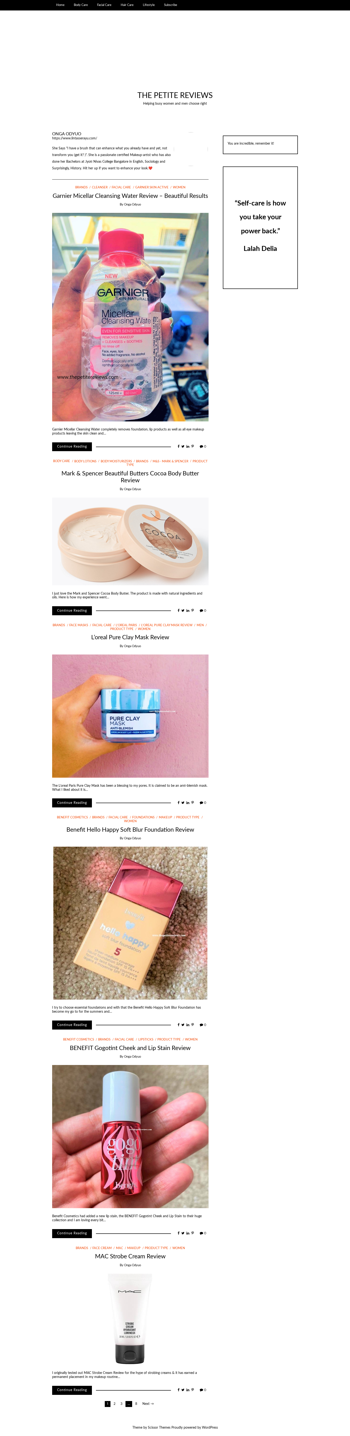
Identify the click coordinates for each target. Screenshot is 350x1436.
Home (60, 5)
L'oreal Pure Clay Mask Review (166, 625)
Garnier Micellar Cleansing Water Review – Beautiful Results (130, 196)
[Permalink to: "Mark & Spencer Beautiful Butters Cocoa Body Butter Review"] (130, 541)
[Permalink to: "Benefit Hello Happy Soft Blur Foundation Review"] (130, 923)
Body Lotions (85, 461)
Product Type (188, 817)
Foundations (143, 817)
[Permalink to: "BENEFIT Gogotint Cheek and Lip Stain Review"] (130, 1136)
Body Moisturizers (116, 461)
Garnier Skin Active (152, 187)
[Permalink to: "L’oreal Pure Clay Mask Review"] (130, 716)
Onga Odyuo (66, 134)
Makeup (165, 817)
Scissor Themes (159, 1427)
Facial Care (104, 5)
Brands (81, 187)
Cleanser (99, 187)
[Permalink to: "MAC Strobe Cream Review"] (130, 1319)
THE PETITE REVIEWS (175, 95)
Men (200, 625)
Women (179, 187)
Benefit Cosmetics (72, 817)
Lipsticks (145, 1039)
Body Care (81, 5)
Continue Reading (72, 446)
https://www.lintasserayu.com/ (74, 138)
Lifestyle (149, 5)
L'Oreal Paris (126, 625)
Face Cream (102, 1248)
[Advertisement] (175, 55)
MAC (119, 1248)
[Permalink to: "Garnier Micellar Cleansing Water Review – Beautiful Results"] (130, 317)
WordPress (210, 1427)
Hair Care (127, 5)
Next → (148, 1404)
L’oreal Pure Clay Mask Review (130, 637)
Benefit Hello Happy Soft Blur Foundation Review (130, 830)
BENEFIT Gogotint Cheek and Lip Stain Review (130, 1048)
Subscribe (170, 5)
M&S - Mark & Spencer (170, 461)
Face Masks (78, 625)
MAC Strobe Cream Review (130, 1257)
